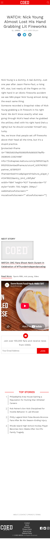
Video (36, 276)
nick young (28, 276)
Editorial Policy (27, 533)
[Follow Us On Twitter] (44, 528)
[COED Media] (6, 530)
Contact (27, 523)
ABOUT (15, 515)
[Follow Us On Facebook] (41, 528)
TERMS (38, 515)
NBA (21, 276)
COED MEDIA (19, 535)
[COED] (25, 2)
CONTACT (23, 515)
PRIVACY (31, 515)
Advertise (27, 527)
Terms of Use (27, 531)
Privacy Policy (27, 529)
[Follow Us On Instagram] (48, 528)
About (27, 525)
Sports (16, 276)
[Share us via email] (30, 34)
